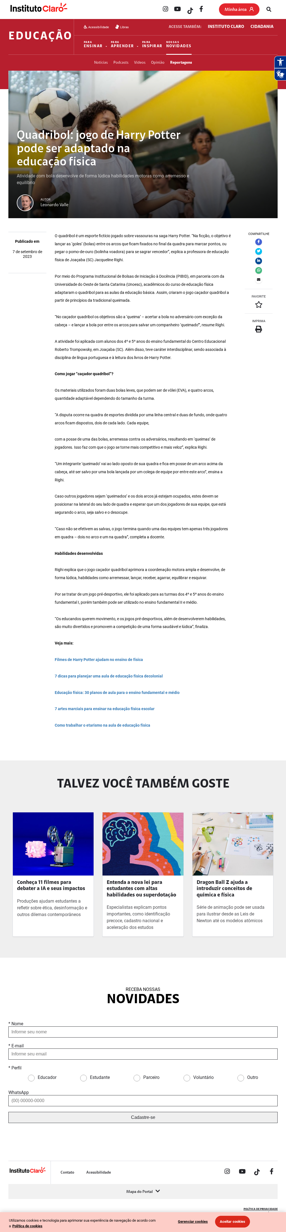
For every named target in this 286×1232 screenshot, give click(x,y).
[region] (143, 1222)
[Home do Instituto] (38, 9)
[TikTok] (189, 9)
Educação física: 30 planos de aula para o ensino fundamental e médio (117, 692)
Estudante (100, 1077)
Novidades (179, 44)
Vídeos (140, 63)
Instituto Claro (226, 27)
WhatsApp (18, 1092)
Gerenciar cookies (193, 1221)
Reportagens (181, 63)
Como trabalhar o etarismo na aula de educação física (102, 725)
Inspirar (152, 44)
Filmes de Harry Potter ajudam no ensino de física (99, 659)
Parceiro (151, 1077)
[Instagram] (165, 9)
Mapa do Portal (139, 1192)
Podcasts (120, 63)
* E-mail (16, 1045)
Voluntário (203, 1077)
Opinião (158, 63)
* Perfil (15, 1068)
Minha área (236, 10)
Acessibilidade (98, 27)
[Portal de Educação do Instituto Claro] (27, 1172)
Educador (47, 1077)
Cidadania (262, 27)
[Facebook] (201, 9)
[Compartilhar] (258, 242)
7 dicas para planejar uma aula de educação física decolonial (109, 676)
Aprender (122, 44)
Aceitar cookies (233, 1221)
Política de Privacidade (261, 1209)
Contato (67, 1173)
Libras (124, 27)
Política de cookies (27, 1226)
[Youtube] (177, 9)
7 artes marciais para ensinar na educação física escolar (104, 709)
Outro (252, 1077)
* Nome (15, 1023)
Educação (40, 36)
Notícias (101, 63)
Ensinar (93, 44)
